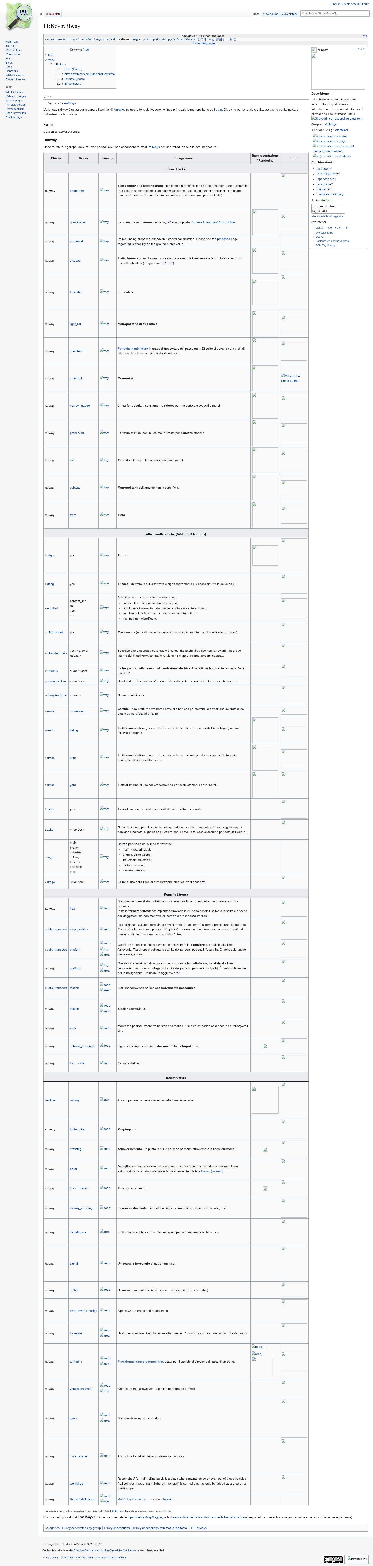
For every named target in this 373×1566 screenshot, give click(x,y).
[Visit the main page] (19, 17)
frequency (51, 670)
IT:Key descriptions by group (81, 1528)
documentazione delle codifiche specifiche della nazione (208, 1517)
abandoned (77, 190)
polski (147, 39)
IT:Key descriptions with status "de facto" (160, 1528)
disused (75, 260)
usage (49, 857)
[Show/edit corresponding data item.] (337, 118)
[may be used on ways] (329, 141)
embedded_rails (56, 653)
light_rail (75, 324)
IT (347, 227)
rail (72, 460)
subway (75, 487)
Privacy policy (50, 1557)
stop (73, 1028)
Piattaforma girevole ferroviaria (140, 1361)
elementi (341, 130)
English (74, 39)
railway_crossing (81, 1208)
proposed (76, 241)
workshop (76, 1483)
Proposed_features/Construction (213, 222)
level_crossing (79, 1188)
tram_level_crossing (83, 1310)
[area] (105, 955)
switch (74, 1290)
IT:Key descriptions (117, 1528)
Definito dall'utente (82, 1499)
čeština (49, 39)
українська (188, 39)
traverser (76, 1333)
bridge (322, 168)
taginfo (320, 227)
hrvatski (111, 39)
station (74, 987)
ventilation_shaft (81, 1388)
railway (74, 1100)
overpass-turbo (324, 232)
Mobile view (119, 1557)
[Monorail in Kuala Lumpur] (294, 378)
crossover (76, 711)
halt (72, 908)
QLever (320, 236)
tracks (49, 829)
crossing (75, 1149)
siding (74, 730)
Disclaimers (102, 1557)
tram (219, 109)
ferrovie (119, 109)
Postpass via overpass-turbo (332, 241)
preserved (77, 433)
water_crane (78, 1456)
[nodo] (105, 909)
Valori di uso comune (132, 1499)
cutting (49, 584)
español (86, 39)
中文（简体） (217, 39)
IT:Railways (199, 1528)
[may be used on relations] (332, 155)
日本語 (232, 39)
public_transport (56, 929)
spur (73, 757)
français (99, 39)
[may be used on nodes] (330, 136)
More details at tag (327, 216)
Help (365, 35)
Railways (331, 124)
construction (78, 222)
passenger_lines (56, 681)
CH (330, 227)
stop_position (79, 929)
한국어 (202, 39)
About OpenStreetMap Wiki (77, 1557)
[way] (104, 191)
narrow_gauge (80, 405)
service (323, 184)
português (159, 39)
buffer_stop (77, 1129)
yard (73, 785)
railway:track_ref (56, 695)
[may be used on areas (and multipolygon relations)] (339, 148)
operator (324, 179)
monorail (76, 378)
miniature (76, 351)
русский (173, 39)
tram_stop (77, 1063)
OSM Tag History (325, 245)
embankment (54, 632)
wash (73, 1418)
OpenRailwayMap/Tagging (146, 1517)
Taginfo (168, 1499)
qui (169, 1511)
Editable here (117, 1511)
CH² (339, 227)
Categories (52, 1528)
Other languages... (205, 43)
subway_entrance (82, 1046)
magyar (136, 39)
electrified (326, 174)
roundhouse (78, 1232)
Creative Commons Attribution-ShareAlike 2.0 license (105, 1550)
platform (75, 949)
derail (73, 1168)
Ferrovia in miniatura (133, 348)
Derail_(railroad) (212, 1171)
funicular (76, 292)
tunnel (322, 189)
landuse (323, 194)
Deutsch (62, 39)
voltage (50, 882)
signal (74, 1263)
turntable (76, 1361)
